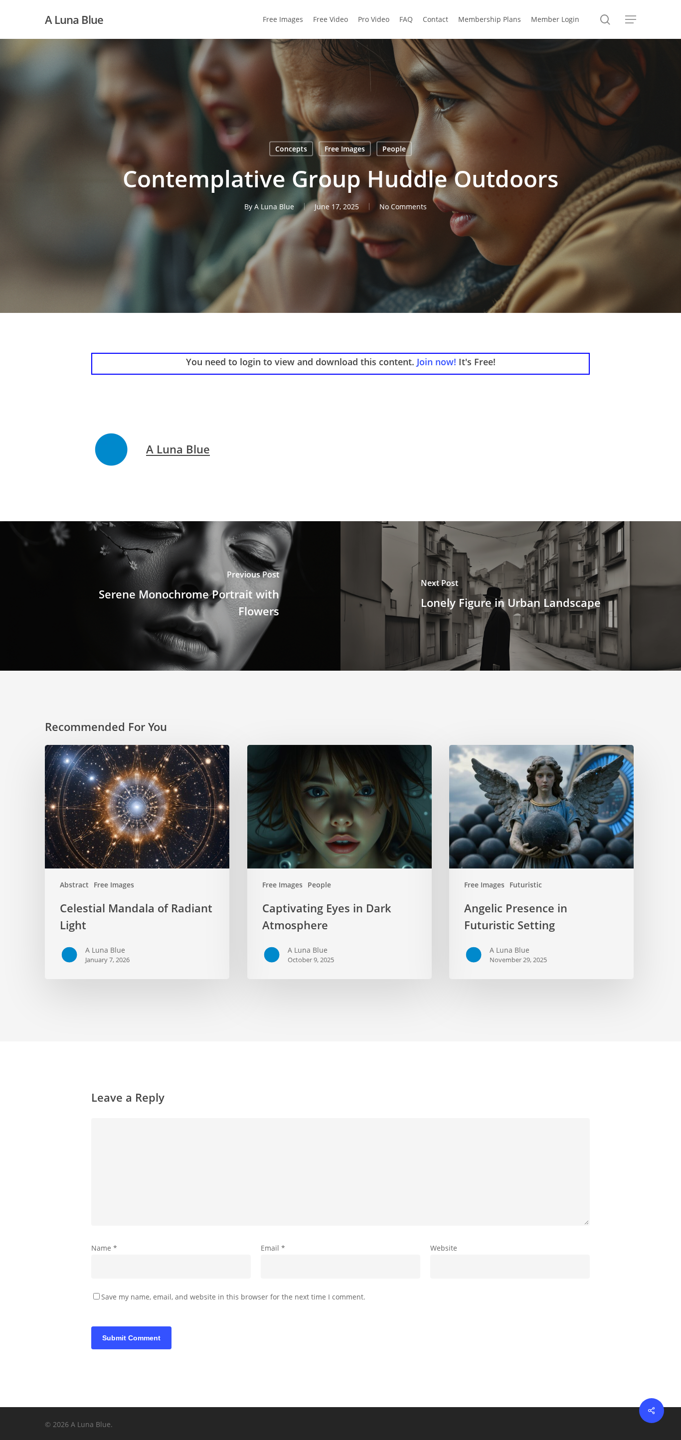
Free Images (345, 148)
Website (443, 1248)
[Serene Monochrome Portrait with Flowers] (170, 596)
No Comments (403, 206)
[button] (630, 19)
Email (273, 1248)
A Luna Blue (74, 19)
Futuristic (526, 884)
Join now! (436, 362)
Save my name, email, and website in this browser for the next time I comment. (233, 1296)
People (394, 148)
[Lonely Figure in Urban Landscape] (510, 596)
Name (104, 1248)
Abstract (74, 884)
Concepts (291, 148)
